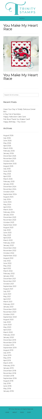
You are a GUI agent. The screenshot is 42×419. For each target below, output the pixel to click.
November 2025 (9, 158)
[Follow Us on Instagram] (22, 415)
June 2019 (7, 355)
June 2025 (7, 171)
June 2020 (7, 325)
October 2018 (8, 376)
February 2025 (8, 181)
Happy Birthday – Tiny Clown (14, 122)
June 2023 (7, 233)
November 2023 (9, 220)
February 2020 (9, 335)
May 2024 (7, 204)
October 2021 (8, 284)
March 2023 (8, 240)
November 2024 (9, 189)
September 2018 (10, 378)
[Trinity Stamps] (21, 8)
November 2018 (9, 373)
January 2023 (8, 245)
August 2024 (8, 197)
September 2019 (9, 348)
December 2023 (9, 217)
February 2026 (9, 151)
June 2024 (7, 202)
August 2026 (8, 135)
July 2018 (7, 383)
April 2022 (7, 268)
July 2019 (7, 353)
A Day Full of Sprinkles (12, 114)
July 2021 (6, 291)
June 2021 (7, 294)
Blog (22, 412)
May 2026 (7, 143)
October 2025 (8, 161)
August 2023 (8, 228)
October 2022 (8, 253)
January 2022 (8, 276)
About (14, 412)
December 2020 (9, 309)
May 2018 (7, 389)
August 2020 (8, 320)
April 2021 (7, 299)
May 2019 (7, 358)
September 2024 (10, 194)
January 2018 (8, 391)
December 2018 (9, 371)
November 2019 (9, 343)
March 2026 (8, 148)
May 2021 (7, 297)
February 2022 (9, 274)
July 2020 (7, 322)
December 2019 (9, 340)
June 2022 (7, 263)
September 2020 (10, 317)
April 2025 (7, 176)
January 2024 (8, 215)
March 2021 (7, 302)
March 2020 (8, 332)
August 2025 (8, 166)
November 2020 (9, 312)
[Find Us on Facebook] (37, 412)
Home (7, 412)
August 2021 (8, 289)
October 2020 (8, 314)
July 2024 (7, 199)
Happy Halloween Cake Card (14, 117)
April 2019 (7, 360)
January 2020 (8, 337)
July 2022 (7, 261)
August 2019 (8, 350)
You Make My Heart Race (20, 77)
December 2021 (9, 279)
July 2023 (7, 230)
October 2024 (8, 192)
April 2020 (7, 330)
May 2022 (7, 266)
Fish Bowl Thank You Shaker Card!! (16, 119)
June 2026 (7, 141)
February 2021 (8, 304)
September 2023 (10, 225)
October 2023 (8, 222)
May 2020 (7, 327)
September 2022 (10, 256)
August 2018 (8, 381)
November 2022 (9, 251)
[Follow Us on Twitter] (17, 415)
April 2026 (7, 146)
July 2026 (7, 138)
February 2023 (9, 243)
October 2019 (8, 345)
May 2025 (7, 174)
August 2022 (8, 258)
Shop (29, 412)
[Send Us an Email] (34, 412)
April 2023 (7, 238)
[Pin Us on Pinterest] (25, 415)
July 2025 (7, 169)
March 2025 (7, 179)
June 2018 (7, 386)
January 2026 (8, 153)
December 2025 (9, 156)
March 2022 (8, 271)
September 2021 (9, 286)
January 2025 (8, 184)
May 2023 (7, 235)
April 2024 (7, 207)
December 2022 (9, 248)
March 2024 (8, 210)
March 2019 (7, 363)
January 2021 (8, 307)
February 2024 (9, 212)
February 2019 (8, 366)
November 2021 (9, 281)
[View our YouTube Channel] (20, 415)
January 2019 (8, 368)
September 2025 (9, 164)
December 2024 (9, 187)
